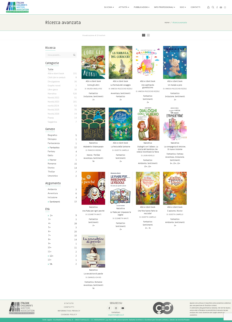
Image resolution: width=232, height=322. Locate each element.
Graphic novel (54, 85)
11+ (49, 251)
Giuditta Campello (121, 150)
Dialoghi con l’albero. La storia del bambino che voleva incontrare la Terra (148, 149)
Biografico (52, 135)
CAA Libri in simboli (56, 77)
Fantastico (54, 147)
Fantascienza (54, 143)
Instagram (225, 7)
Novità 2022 (53, 97)
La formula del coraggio (120, 85)
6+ (49, 231)
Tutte (50, 69)
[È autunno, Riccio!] (175, 188)
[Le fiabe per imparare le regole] (120, 189)
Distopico (52, 139)
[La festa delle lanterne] (120, 124)
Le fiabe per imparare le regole (120, 213)
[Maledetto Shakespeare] (93, 124)
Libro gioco (53, 89)
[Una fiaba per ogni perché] (93, 188)
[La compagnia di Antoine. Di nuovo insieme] (175, 124)
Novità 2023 (53, 101)
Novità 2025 (53, 109)
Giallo (50, 155)
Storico (51, 167)
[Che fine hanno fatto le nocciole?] (148, 188)
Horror (53, 160)
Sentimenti (55, 201)
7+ (49, 235)
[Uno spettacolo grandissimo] (148, 62)
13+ (49, 259)
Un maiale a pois (175, 85)
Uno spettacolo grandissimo (147, 86)
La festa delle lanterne (120, 146)
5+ (49, 227)
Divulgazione (54, 81)
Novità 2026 (53, 113)
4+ (49, 223)
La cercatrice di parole (93, 274)
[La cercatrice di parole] (93, 251)
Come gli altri (93, 85)
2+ (51, 215)
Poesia (51, 117)
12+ (51, 256)
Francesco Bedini (94, 150)
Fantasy (51, 151)
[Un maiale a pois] (175, 62)
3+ (49, 219)
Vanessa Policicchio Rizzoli (121, 89)
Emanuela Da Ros (94, 277)
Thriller (51, 171)
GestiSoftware (184, 320)
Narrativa (93, 143)
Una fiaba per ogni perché (93, 211)
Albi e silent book (93, 81)
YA (51, 264)
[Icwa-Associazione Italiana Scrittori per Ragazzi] (17, 7)
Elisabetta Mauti (94, 214)
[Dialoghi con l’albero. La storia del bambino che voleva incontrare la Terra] (148, 124)
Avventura (53, 193)
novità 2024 (53, 105)
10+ (49, 247)
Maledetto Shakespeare (93, 146)
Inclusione (52, 197)
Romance (52, 163)
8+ (49, 239)
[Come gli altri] (93, 62)
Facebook (217, 7)
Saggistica (52, 122)
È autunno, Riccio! (174, 211)
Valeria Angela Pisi (94, 89)
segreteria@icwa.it (116, 315)
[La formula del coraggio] (120, 62)
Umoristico (53, 175)
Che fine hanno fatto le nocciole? (147, 212)
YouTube (221, 7)
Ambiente (52, 189)
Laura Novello (148, 156)
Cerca (74, 55)
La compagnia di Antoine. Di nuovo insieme (175, 148)
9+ (49, 243)
